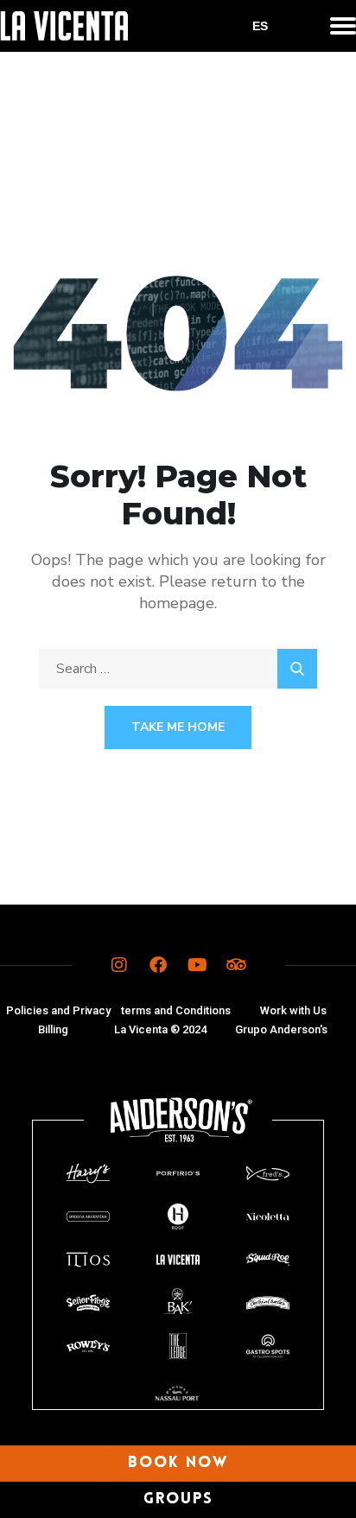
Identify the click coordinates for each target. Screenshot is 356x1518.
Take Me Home (178, 727)
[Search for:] (178, 668)
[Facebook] (158, 965)
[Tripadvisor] (236, 965)
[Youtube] (197, 965)
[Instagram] (119, 965)
